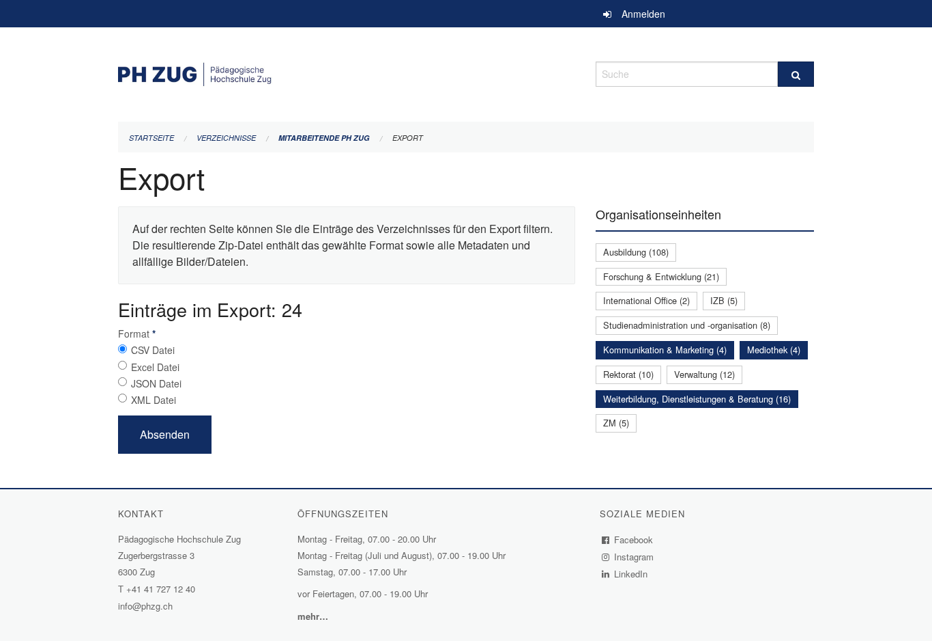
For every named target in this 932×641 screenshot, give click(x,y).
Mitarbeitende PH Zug (324, 138)
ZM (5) (616, 422)
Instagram (634, 556)
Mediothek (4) (773, 349)
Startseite (151, 138)
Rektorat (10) (628, 374)
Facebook (633, 539)
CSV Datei (153, 350)
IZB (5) (724, 300)
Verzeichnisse (226, 138)
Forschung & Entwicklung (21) (661, 276)
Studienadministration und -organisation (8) (686, 324)
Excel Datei (155, 367)
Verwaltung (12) (704, 374)
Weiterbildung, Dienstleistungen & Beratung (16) (697, 398)
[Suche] (796, 74)
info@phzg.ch (145, 605)
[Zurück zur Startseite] (346, 72)
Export (407, 138)
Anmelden (643, 14)
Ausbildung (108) (636, 251)
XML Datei (153, 400)
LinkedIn (631, 573)
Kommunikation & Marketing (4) (665, 349)
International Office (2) (646, 300)
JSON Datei (156, 383)
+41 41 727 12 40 (160, 588)
